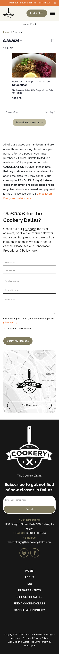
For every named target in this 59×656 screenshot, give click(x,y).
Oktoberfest (19, 85)
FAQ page (29, 229)
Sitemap (27, 638)
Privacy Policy (41, 638)
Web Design (14, 641)
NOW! (47, 3)
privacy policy (10, 322)
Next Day (49, 112)
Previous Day (12, 112)
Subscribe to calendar (28, 122)
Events (6, 32)
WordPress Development (36, 641)
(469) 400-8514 (36, 533)
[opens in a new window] (24, 552)
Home (25, 24)
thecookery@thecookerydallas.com (29, 542)
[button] (53, 13)
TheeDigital (29, 645)
